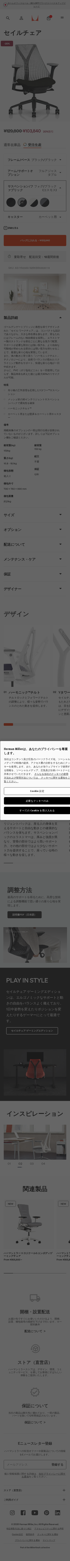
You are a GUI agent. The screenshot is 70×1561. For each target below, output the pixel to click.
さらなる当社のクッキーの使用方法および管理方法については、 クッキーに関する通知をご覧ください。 (37, 777)
